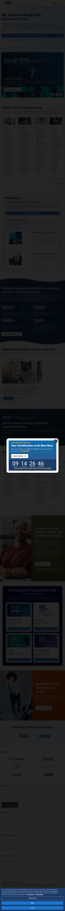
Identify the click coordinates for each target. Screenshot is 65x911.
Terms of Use (30, 894)
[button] (19, 456)
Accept (32, 907)
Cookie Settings (32, 898)
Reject (32, 903)
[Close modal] (55, 441)
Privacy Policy (39, 894)
